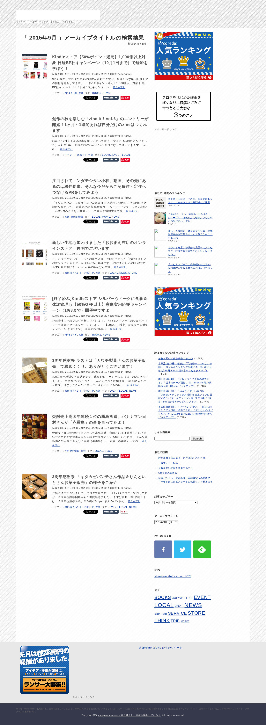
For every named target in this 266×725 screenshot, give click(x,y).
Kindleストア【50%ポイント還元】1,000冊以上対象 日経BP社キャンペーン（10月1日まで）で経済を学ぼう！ (100, 63)
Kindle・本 (71, 93)
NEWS (106, 93)
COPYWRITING (182, 598)
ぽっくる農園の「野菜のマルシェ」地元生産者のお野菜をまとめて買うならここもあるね (190, 234)
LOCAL (126, 155)
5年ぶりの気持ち (167, 473)
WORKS (185, 621)
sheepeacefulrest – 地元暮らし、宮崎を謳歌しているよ (58, 15)
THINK (162, 620)
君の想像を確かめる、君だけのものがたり (181, 458)
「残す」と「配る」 (169, 463)
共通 (81, 93)
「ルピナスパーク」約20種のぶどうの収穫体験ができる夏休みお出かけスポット (190, 268)
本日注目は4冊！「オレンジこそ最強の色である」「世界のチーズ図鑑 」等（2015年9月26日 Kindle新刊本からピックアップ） (185, 383)
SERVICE (177, 613)
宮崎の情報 (77, 216)
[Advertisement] (183, 156)
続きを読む (119, 87)
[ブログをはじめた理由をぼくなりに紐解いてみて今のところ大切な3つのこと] (183, 125)
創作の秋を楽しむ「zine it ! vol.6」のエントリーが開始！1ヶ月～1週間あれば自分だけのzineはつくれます (100, 125)
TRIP (175, 621)
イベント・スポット (76, 155)
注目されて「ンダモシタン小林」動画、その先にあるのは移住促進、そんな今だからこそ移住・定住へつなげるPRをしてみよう (99, 186)
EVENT (116, 155)
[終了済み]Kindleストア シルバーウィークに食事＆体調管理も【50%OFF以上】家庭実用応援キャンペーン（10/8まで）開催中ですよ (99, 304)
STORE (132, 273)
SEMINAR (160, 613)
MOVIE (106, 216)
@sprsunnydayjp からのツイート (160, 647)
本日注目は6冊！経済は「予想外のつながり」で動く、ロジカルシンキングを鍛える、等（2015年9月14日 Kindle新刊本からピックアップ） (185, 367)
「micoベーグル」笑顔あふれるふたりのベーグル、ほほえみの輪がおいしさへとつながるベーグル (190, 217)
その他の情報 (72, 451)
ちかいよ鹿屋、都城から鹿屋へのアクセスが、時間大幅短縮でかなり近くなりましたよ (190, 251)
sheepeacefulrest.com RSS (172, 576)
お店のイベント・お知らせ (79, 273)
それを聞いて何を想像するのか (175, 358)
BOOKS (96, 93)
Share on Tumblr (111, 98)
